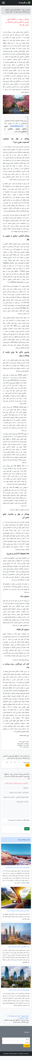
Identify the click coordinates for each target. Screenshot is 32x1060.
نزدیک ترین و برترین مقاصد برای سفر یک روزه (18, 911)
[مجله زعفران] (24, 3)
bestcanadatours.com (16, 126)
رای (27, 765)
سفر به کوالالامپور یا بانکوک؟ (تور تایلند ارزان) (19, 947)
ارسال (26, 829)
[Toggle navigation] (3, 2)
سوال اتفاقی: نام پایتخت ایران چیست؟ (19, 820)
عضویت (26, 1046)
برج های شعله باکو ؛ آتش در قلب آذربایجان (19, 990)
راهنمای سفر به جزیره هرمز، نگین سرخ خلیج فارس (17, 867)
